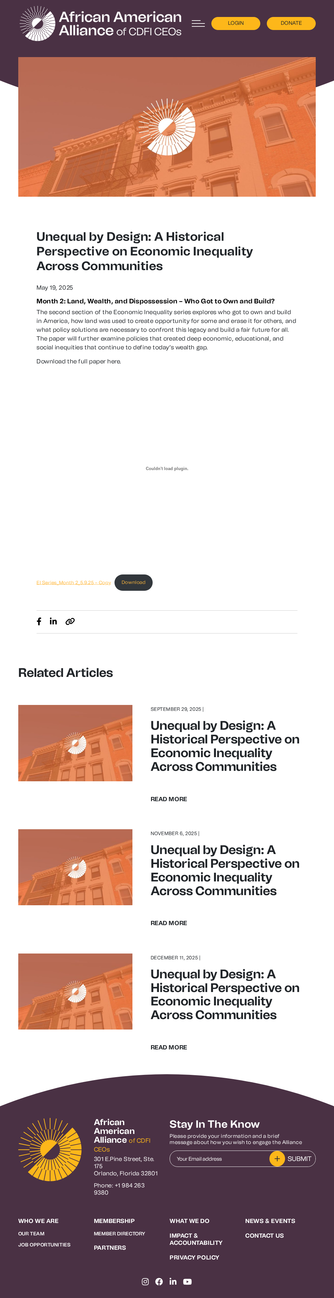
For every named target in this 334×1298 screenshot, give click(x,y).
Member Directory (119, 1234)
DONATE (291, 23)
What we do (190, 1221)
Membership (114, 1221)
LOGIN (236, 23)
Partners (110, 1248)
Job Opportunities (44, 1245)
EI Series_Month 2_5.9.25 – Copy (74, 582)
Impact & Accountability (196, 1239)
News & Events (270, 1221)
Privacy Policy (195, 1257)
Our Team (31, 1234)
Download (133, 582)
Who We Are (38, 1221)
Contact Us (264, 1235)
